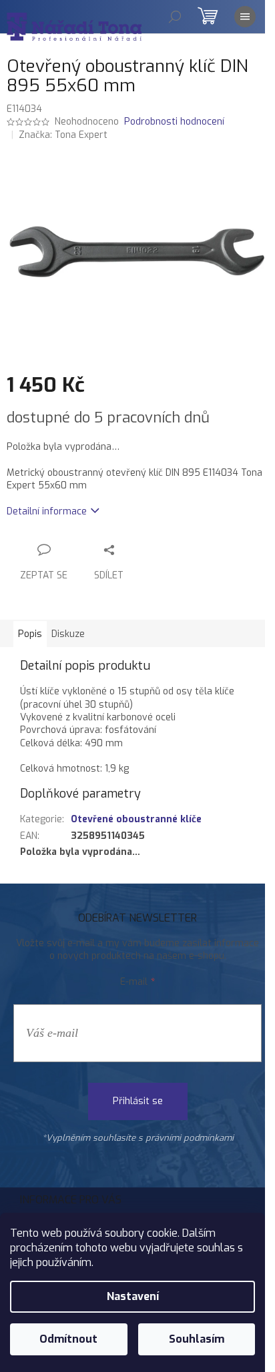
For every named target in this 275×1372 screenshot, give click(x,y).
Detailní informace (47, 511)
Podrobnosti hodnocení (174, 121)
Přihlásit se (138, 1101)
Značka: (63, 135)
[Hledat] (175, 16)
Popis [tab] (30, 634)
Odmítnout (68, 1339)
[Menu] (245, 16)
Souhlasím (196, 1339)
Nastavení (133, 1296)
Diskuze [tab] (68, 634)
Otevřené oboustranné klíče (136, 819)
